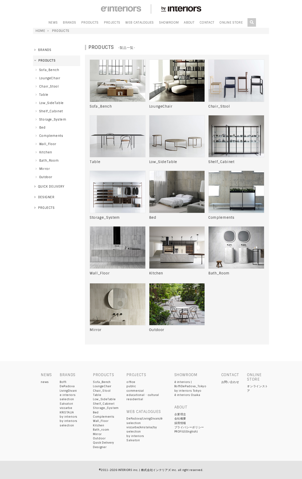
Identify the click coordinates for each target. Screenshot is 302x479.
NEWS (53, 23)
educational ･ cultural (142, 395)
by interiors (68, 417)
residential (134, 399)
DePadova (67, 386)
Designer (99, 447)
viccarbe (66, 408)
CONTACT (207, 23)
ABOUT (189, 23)
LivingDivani (68, 391)
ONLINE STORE (231, 23)
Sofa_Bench (101, 382)
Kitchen (98, 425)
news (45, 382)
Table (97, 395)
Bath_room (101, 430)
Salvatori (66, 404)
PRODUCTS (90, 23)
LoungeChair (102, 386)
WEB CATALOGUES (139, 23)
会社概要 (180, 418)
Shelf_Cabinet (103, 404)
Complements (103, 417)
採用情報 (180, 423)
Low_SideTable (104, 399)
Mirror (97, 434)
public (131, 386)
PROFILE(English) (186, 431)
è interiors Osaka (187, 395)
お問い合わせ (230, 382)
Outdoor (99, 438)
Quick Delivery (103, 443)
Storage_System (106, 408)
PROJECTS (112, 23)
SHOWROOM (169, 23)
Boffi (63, 382)
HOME (40, 31)
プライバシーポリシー (189, 427)
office (130, 382)
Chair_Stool (102, 391)
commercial (135, 391)
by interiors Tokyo (188, 391)
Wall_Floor (100, 421)
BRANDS (69, 23)
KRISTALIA (67, 412)
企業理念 (180, 414)
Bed (96, 412)
